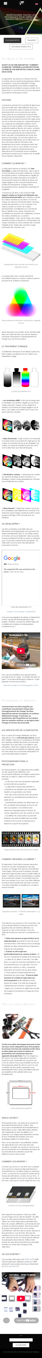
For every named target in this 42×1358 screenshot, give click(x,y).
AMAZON (15, 1266)
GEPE (27, 1259)
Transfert (31, 40)
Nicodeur (36, 1352)
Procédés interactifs (21, 47)
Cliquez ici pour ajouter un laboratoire (21, 612)
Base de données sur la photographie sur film (21, 685)
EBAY (7, 1266)
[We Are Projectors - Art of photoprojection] (21, 3)
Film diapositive (12, 40)
